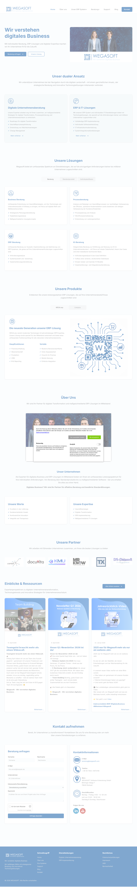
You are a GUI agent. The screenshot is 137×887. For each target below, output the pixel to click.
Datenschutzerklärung (42, 432)
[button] (77, 437)
